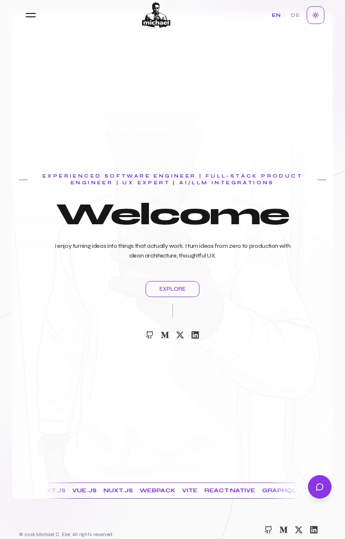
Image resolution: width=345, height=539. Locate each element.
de (295, 15)
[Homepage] (156, 15)
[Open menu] (31, 15)
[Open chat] (319, 486)
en (276, 15)
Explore (172, 288)
